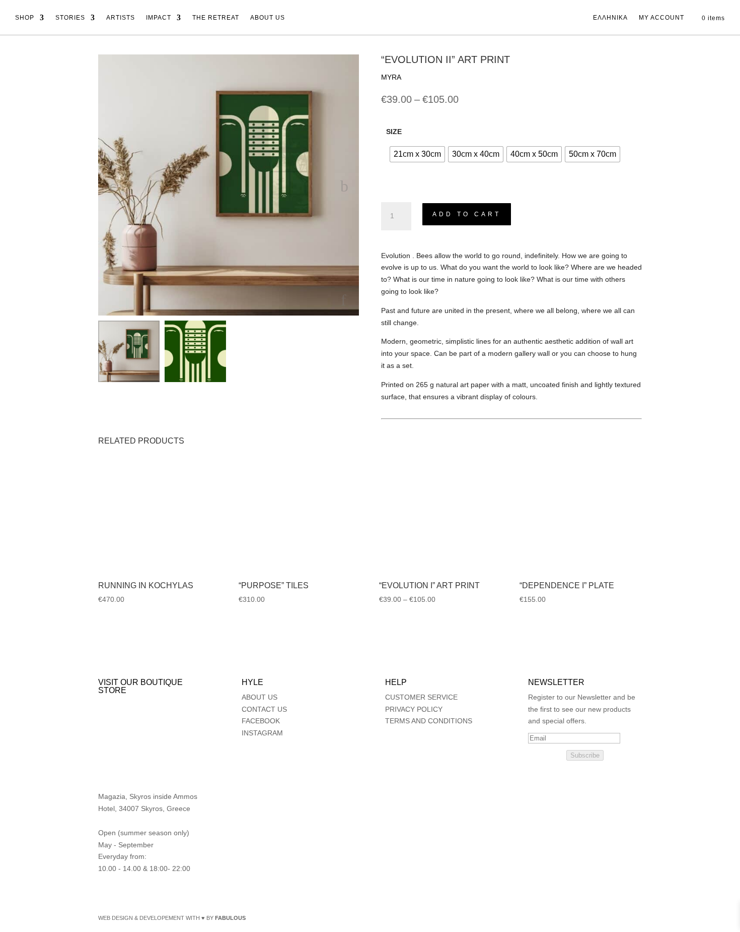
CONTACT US (264, 709)
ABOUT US (267, 17)
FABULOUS (230, 918)
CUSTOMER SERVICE (421, 697)
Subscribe (585, 755)
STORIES (70, 17)
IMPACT (158, 17)
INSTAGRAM (262, 733)
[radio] (417, 154)
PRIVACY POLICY (413, 709)
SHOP (24, 17)
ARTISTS (120, 17)
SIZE (394, 132)
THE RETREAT (215, 17)
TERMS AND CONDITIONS (428, 721)
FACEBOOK (261, 721)
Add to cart (466, 214)
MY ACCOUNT (661, 17)
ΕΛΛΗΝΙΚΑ (610, 17)
